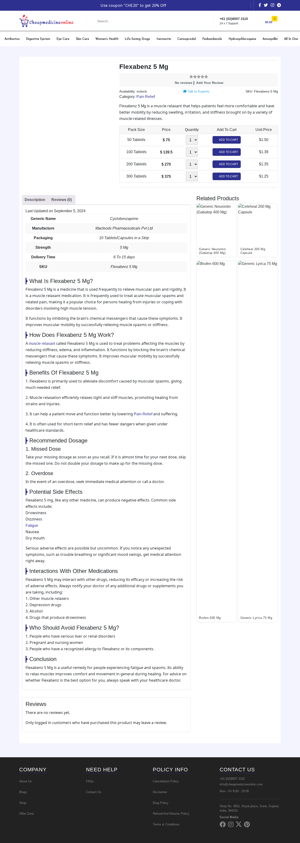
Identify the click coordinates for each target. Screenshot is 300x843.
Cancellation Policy (166, 781)
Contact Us (93, 792)
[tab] (35, 199)
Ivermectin (164, 39)
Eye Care (62, 39)
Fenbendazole (212, 39)
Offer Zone (26, 813)
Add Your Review (209, 83)
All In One (291, 39)
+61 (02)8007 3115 (232, 778)
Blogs (23, 792)
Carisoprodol (186, 39)
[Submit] (91, 21)
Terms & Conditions (166, 824)
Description (35, 200)
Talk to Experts (198, 91)
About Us (25, 781)
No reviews (183, 83)
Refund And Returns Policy (171, 813)
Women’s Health (106, 39)
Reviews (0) (61, 200)
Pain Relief (145, 97)
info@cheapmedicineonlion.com (241, 784)
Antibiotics (12, 39)
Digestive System (38, 39)
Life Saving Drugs (137, 39)
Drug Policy (161, 803)
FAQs (90, 781)
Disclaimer (160, 792)
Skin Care (82, 39)
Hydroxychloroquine (242, 39)
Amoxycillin (270, 39)
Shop (22, 803)
